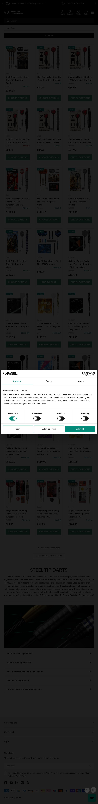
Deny (18, 429)
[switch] (37, 418)
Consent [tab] (17, 381)
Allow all (80, 429)
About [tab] (81, 381)
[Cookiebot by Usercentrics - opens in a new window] (84, 374)
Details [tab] (49, 381)
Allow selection (49, 429)
